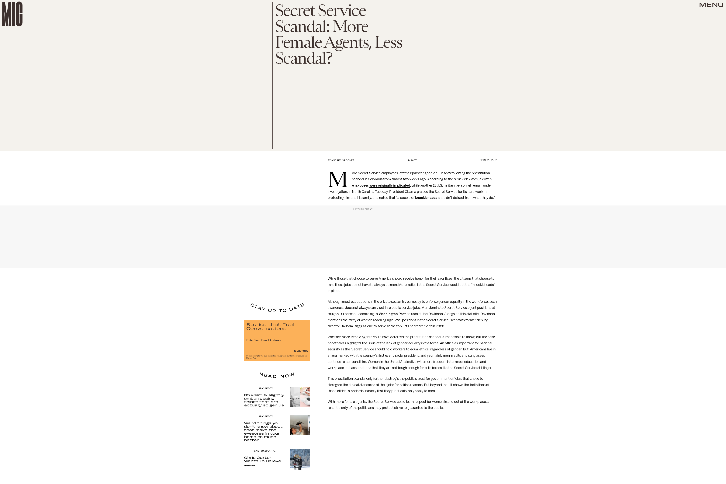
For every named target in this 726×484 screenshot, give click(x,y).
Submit (301, 350)
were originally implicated (389, 185)
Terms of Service (297, 356)
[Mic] (12, 14)
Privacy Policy (251, 358)
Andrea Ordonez (342, 160)
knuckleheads (426, 198)
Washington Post (392, 314)
